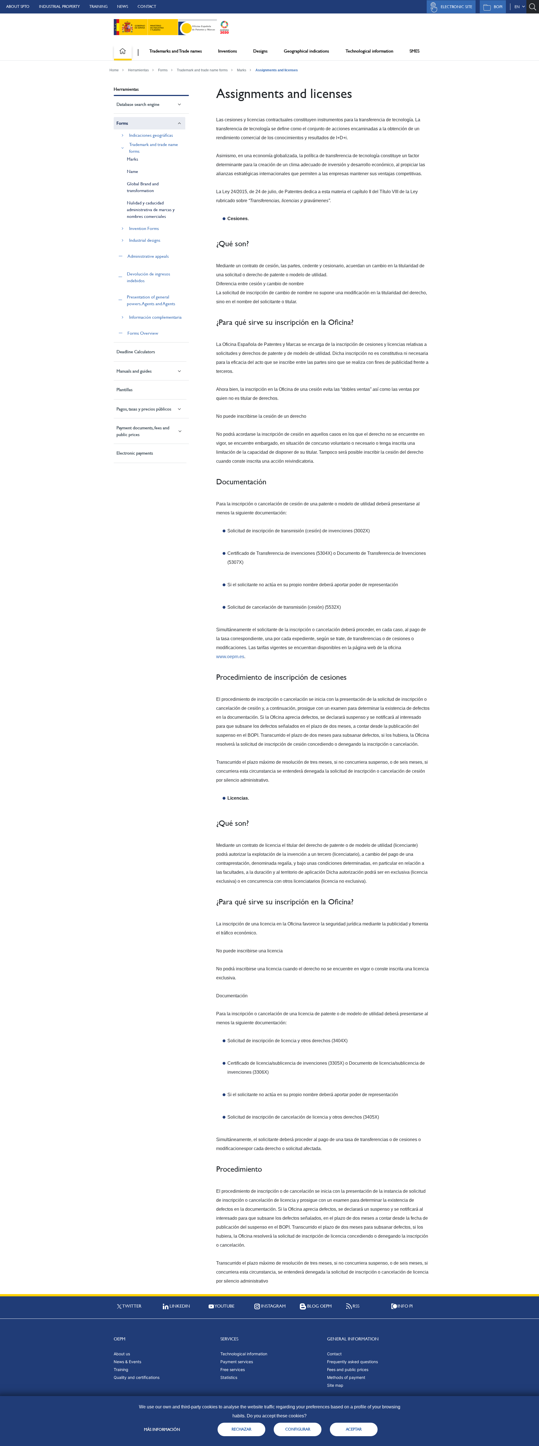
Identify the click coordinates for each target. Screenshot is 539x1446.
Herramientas (138, 70)
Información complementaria (155, 317)
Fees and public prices (347, 1369)
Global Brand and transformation (143, 187)
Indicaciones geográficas (151, 135)
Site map (335, 1385)
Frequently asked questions (352, 1361)
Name (132, 171)
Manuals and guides (134, 371)
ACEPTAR (354, 1429)
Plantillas (125, 389)
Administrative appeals (148, 256)
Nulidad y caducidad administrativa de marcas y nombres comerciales (151, 209)
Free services (232, 1369)
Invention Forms (144, 228)
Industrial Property (59, 6)
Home (114, 70)
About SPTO (17, 6)
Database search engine (138, 104)
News (122, 6)
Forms (163, 70)
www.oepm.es (230, 656)
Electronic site (456, 6)
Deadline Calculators (136, 351)
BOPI (498, 6)
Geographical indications (306, 51)
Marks (241, 70)
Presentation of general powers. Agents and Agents (151, 300)
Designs (260, 51)
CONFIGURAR (297, 1429)
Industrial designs (144, 240)
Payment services (236, 1361)
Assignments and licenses (276, 70)
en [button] (518, 6)
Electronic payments (135, 453)
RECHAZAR (241, 1429)
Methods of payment (346, 1377)
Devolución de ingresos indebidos (148, 277)
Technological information (369, 51)
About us (122, 1353)
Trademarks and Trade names (175, 51)
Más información (162, 1429)
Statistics (228, 1377)
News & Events (127, 1361)
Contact (147, 6)
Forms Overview (142, 333)
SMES (414, 51)
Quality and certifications (136, 1377)
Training (98, 6)
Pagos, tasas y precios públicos (144, 409)
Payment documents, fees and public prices (143, 431)
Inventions (227, 51)
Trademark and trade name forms (202, 70)
